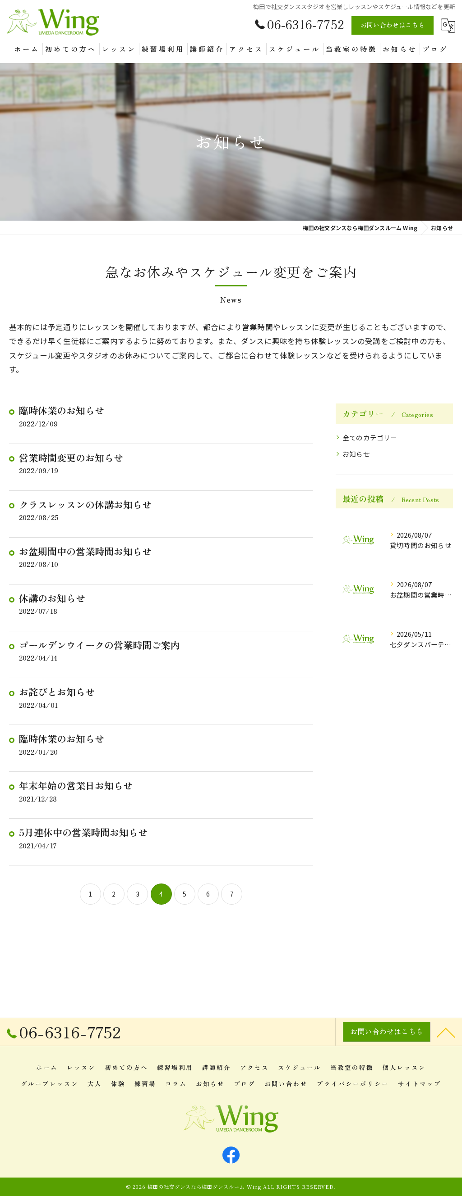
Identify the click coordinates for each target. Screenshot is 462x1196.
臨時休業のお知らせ (61, 410)
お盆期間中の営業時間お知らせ (85, 551)
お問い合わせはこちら (392, 24)
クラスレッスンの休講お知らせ (85, 504)
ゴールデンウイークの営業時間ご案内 (99, 645)
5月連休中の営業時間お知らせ (83, 832)
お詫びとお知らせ (57, 691)
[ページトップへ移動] (446, 1032)
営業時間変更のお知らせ (71, 457)
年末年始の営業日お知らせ (76, 785)
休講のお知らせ (52, 598)
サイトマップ (419, 1083)
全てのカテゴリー (369, 437)
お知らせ (356, 453)
